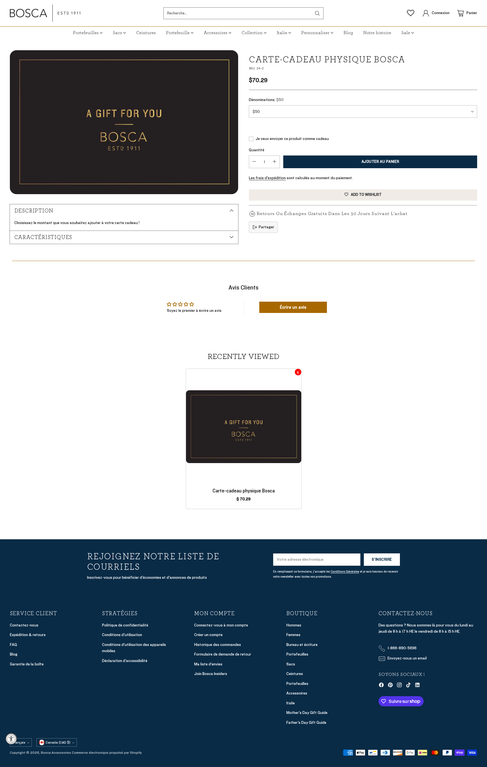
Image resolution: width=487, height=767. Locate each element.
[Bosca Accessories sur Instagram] (399, 686)
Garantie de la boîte (27, 664)
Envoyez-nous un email (407, 658)
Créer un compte (208, 634)
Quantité (256, 150)
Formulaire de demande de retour (222, 654)
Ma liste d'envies (208, 664)
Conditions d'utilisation (122, 634)
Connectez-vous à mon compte (221, 625)
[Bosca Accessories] (45, 13)
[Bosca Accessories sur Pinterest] (390, 686)
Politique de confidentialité (125, 625)
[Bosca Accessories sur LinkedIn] (417, 686)
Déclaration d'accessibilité (124, 660)
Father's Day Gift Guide (306, 722)
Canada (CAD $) (58, 742)
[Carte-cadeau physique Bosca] (124, 122)
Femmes (293, 634)
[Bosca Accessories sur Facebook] (381, 686)
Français (18, 742)
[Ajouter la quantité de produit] (274, 162)
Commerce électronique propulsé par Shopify (107, 753)
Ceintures (294, 673)
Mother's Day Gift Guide (306, 712)
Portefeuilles (297, 654)
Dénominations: (266, 99)
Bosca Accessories (56, 753)
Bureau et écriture (302, 644)
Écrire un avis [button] (293, 307)
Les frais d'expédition (267, 178)
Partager (266, 227)
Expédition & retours (28, 634)
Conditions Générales (345, 571)
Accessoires (296, 693)
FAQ (13, 644)
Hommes (293, 625)
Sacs (290, 664)
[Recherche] (317, 13)
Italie (290, 703)
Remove (298, 372)
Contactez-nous (24, 625)
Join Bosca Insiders (210, 673)
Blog (13, 654)
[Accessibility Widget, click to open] (11, 738)
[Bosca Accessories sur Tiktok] (408, 686)
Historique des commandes (217, 644)
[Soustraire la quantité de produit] (254, 162)
